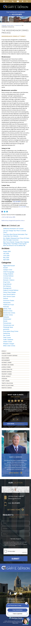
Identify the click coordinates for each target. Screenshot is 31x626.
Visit (23, 1)
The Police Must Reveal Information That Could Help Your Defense (15, 235)
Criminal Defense (8, 276)
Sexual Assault (6, 376)
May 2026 (6, 257)
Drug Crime (6, 282)
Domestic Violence (8, 280)
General (5, 298)
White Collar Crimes (9, 345)
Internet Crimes (7, 311)
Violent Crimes (7, 341)
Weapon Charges (7, 387)
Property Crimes (7, 374)
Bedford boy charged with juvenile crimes (13, 220)
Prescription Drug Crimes (10, 331)
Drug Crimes (5, 358)
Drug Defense (7, 284)
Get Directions (13, 510)
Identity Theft (7, 308)
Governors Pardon (8, 300)
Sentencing (6, 333)
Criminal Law (18, 25)
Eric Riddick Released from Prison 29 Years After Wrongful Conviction (16, 239)
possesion (6, 329)
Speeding (4, 378)
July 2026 (6, 253)
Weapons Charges (8, 343)
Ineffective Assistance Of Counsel (13, 228)
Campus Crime (7, 269)
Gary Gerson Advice (9, 294)
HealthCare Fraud (8, 304)
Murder (5, 321)
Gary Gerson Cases (9, 296)
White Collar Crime (7, 385)
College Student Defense (9, 355)
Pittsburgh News (8, 327)
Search (27, 1)
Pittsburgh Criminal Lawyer (7, 25)
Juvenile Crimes (8, 315)
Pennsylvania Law (8, 325)
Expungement (7, 288)
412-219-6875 (17, 14)
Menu (7, 1)
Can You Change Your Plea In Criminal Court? (14, 231)
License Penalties (7, 369)
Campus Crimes (6, 353)
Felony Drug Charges (9, 292)
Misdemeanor (7, 319)
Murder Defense (7, 371)
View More (15, 423)
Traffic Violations (8, 339)
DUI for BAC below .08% (8, 217)
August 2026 (7, 251)
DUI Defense (7, 286)
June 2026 (6, 255)
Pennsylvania (7, 323)
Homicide (6, 306)
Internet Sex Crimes (9, 313)
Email (17, 1)
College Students (8, 274)
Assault (5, 267)
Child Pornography (8, 272)
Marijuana (6, 317)
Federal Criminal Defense (10, 290)
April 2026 (6, 259)
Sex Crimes (6, 335)
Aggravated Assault (9, 265)
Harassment (6, 302)
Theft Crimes (7, 337)
